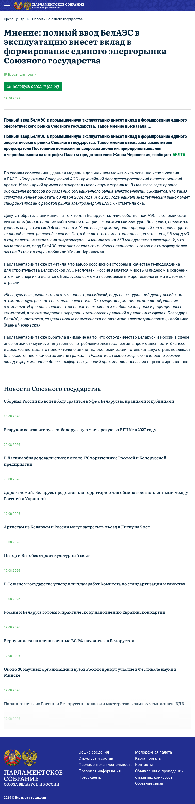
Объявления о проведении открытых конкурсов (159, 774)
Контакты (144, 764)
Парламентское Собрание (33, 777)
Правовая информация (100, 771)
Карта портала (148, 758)
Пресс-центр (14, 19)
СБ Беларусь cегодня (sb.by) (33, 86)
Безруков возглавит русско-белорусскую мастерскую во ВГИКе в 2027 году (80, 429)
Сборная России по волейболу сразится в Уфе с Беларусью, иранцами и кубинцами (89, 401)
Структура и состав (96, 758)
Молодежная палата (153, 752)
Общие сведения (94, 752)
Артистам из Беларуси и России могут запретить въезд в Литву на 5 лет (77, 527)
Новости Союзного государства (57, 19)
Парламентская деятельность (105, 764)
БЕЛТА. (180, 154)
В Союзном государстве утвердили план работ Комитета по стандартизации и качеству (94, 583)
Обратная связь (149, 783)
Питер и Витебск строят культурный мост (47, 555)
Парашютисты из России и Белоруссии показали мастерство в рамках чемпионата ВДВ (94, 703)
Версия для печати (22, 74)
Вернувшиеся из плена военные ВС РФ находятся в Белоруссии (69, 640)
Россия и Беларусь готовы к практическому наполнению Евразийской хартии (84, 612)
